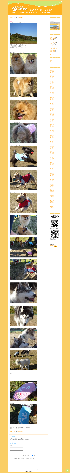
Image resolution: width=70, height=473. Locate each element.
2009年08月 (52, 190)
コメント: (11, 458)
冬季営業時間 (52, 50)
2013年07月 (52, 132)
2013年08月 (52, 131)
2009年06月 (52, 192)
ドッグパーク (52, 45)
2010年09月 (52, 174)
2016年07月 (52, 88)
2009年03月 (52, 196)
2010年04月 (52, 180)
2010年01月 (52, 184)
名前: (11, 445)
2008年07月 (52, 206)
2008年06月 (52, 207)
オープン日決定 (53, 42)
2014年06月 (52, 119)
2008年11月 (52, 201)
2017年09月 (52, 71)
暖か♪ (51, 64)
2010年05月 (52, 179)
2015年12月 (52, 97)
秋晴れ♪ (51, 62)
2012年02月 (52, 153)
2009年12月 (52, 185)
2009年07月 (52, 191)
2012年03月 (52, 152)
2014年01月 (52, 125)
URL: (11, 454)
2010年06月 (52, 178)
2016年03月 (52, 93)
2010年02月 (52, 183)
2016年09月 (52, 86)
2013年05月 (52, 135)
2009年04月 (52, 195)
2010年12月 (52, 170)
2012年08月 (52, 146)
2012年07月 (52, 147)
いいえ (34, 455)
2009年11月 (52, 186)
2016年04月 (52, 92)
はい (30, 455)
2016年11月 (52, 83)
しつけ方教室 (52, 38)
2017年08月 (52, 72)
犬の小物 (51, 54)
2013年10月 (52, 129)
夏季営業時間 (52, 51)
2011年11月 (52, 157)
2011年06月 (52, 163)
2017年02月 (52, 80)
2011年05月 (52, 164)
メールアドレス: (13, 449)
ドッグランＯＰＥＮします (54, 48)
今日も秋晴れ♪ (52, 59)
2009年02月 (52, 197)
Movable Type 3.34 (53, 245)
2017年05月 (52, 76)
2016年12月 (52, 82)
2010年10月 (52, 173)
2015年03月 (52, 108)
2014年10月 (52, 114)
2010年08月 (52, 175)
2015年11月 (52, 98)
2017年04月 (52, 77)
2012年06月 (52, 148)
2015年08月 (52, 102)
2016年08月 (52, 87)
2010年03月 (52, 181)
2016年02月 (52, 94)
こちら (57, 30)
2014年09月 (52, 115)
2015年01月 (52, 110)
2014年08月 (52, 116)
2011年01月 (52, 169)
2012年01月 (52, 154)
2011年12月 (52, 156)
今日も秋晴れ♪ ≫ (20, 17)
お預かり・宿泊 (53, 37)
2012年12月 (52, 141)
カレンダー (52, 43)
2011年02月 (52, 168)
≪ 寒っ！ (11, 17)
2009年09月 (52, 189)
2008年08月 (52, 205)
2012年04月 (52, 151)
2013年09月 (52, 130)
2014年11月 (52, 113)
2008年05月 (52, 208)
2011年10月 (52, 158)
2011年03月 (52, 167)
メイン (15, 17)
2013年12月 (52, 126)
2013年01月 (52, 140)
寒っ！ (51, 61)
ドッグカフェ (52, 44)
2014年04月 (52, 121)
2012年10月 (52, 143)
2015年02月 (52, 109)
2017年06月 (52, 75)
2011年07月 (52, 162)
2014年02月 (52, 124)
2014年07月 (52, 118)
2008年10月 (52, 202)
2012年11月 (52, 142)
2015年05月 (52, 105)
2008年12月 (52, 200)
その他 (51, 39)
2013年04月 (52, 136)
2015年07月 (52, 103)
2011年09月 (52, 159)
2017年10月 (52, 70)
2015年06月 (52, 104)
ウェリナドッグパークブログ (41, 10)
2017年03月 (52, 78)
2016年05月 (52, 91)
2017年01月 (52, 81)
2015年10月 (52, 99)
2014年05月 (52, 120)
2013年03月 (52, 137)
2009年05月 (52, 194)
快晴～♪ (51, 60)
